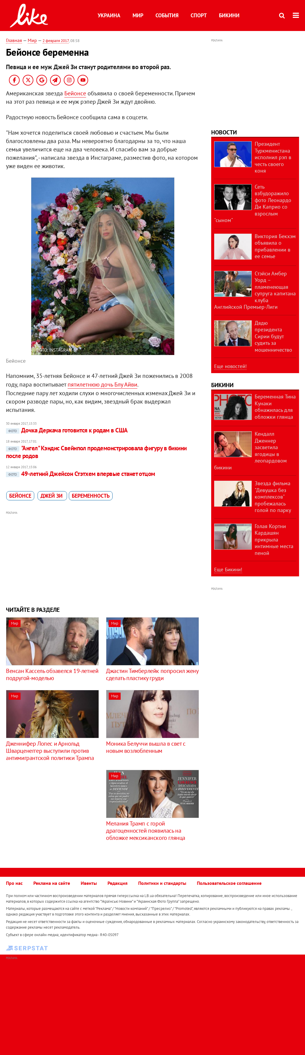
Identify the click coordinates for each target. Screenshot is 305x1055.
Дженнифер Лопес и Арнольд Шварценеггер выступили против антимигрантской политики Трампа (50, 751)
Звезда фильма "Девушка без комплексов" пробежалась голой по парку (273, 496)
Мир (138, 15)
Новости (224, 132)
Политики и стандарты (162, 883)
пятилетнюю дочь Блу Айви (102, 384)
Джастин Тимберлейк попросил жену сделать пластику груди (152, 674)
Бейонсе (75, 93)
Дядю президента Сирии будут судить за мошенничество (273, 336)
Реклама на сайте (51, 883)
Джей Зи (52, 495)
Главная (14, 40)
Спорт (199, 15)
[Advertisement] (102, 558)
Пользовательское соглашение (229, 883)
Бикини (229, 15)
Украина (109, 15)
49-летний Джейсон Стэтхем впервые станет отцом (81, 474)
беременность (91, 495)
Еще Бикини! (228, 569)
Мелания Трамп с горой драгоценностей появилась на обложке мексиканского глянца (145, 831)
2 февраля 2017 (56, 40)
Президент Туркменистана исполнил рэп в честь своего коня (273, 157)
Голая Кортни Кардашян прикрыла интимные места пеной (274, 539)
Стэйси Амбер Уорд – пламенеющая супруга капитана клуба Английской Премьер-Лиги (255, 290)
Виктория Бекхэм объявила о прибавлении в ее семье (275, 246)
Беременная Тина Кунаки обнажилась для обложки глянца (275, 406)
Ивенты (89, 883)
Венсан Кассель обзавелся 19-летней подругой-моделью (52, 674)
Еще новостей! (230, 366)
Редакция (117, 883)
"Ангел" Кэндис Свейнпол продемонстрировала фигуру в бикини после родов (96, 452)
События (166, 15)
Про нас (14, 883)
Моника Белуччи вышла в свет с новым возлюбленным (145, 747)
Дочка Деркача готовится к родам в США (68, 430)
